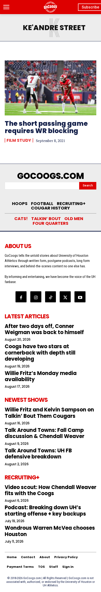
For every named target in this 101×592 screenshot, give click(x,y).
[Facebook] (21, 296)
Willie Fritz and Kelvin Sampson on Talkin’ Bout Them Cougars (49, 412)
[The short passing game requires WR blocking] (50, 87)
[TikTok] (50, 296)
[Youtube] (79, 296)
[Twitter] (65, 296)
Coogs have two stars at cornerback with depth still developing (40, 353)
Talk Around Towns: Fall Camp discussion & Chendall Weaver (44, 433)
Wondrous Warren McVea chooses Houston (50, 531)
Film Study (19, 140)
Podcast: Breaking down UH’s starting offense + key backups (45, 510)
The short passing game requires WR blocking (46, 127)
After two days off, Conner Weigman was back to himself (44, 329)
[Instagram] (35, 296)
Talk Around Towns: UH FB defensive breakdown (38, 453)
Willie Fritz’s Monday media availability (41, 376)
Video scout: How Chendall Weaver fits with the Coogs (50, 490)
